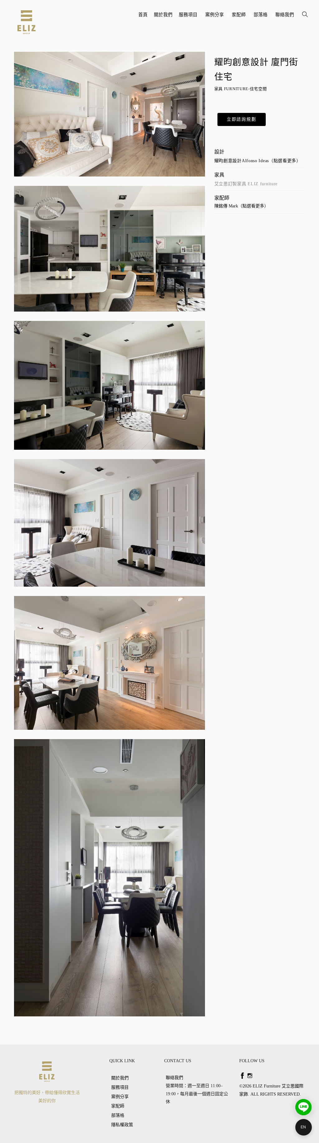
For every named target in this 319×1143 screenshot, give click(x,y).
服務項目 (189, 17)
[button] (241, 119)
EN (303, 1127)
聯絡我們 (284, 14)
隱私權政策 (122, 1124)
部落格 (261, 17)
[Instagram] (250, 1076)
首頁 (143, 14)
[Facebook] (242, 1076)
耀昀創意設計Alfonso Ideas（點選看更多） (257, 160)
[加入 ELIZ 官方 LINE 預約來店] (303, 1107)
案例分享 (215, 17)
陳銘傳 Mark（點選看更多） (241, 206)
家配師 (239, 17)
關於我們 (163, 14)
